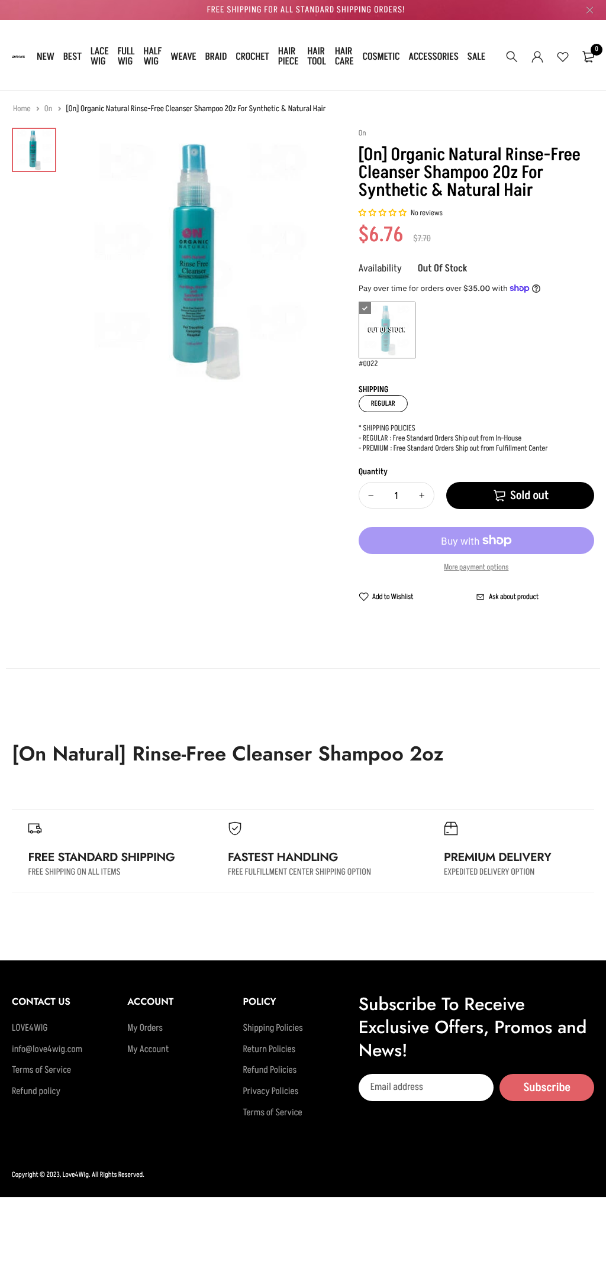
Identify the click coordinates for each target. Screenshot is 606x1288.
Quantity (373, 472)
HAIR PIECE (288, 56)
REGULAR (383, 404)
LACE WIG (100, 56)
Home (22, 109)
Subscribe (546, 1087)
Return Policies (269, 1049)
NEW (45, 57)
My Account (148, 1049)
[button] (383, 213)
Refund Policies (269, 1070)
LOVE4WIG (30, 1028)
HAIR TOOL (316, 56)
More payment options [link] (476, 567)
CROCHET (252, 57)
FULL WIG (125, 56)
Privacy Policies (270, 1091)
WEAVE (183, 57)
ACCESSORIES (433, 57)
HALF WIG (152, 56)
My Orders (145, 1028)
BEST (72, 57)
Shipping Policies (272, 1028)
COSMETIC (380, 57)
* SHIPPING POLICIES (387, 428)
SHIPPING (374, 390)
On (49, 109)
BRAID (216, 57)
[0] (588, 57)
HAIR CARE (344, 56)
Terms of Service (41, 1070)
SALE (476, 57)
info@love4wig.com (47, 1049)
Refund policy (36, 1091)
